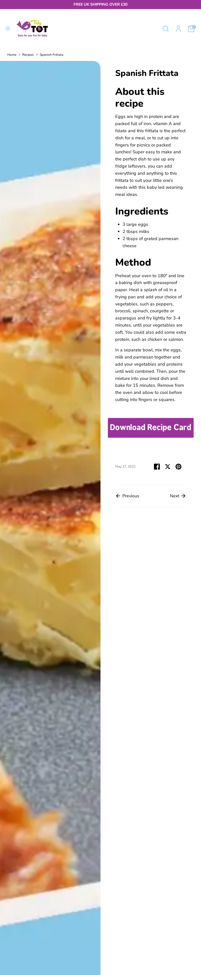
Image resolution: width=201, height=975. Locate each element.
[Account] (178, 27)
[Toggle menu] (8, 29)
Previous (130, 496)
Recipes (28, 54)
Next (175, 496)
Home (11, 54)
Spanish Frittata (51, 54)
